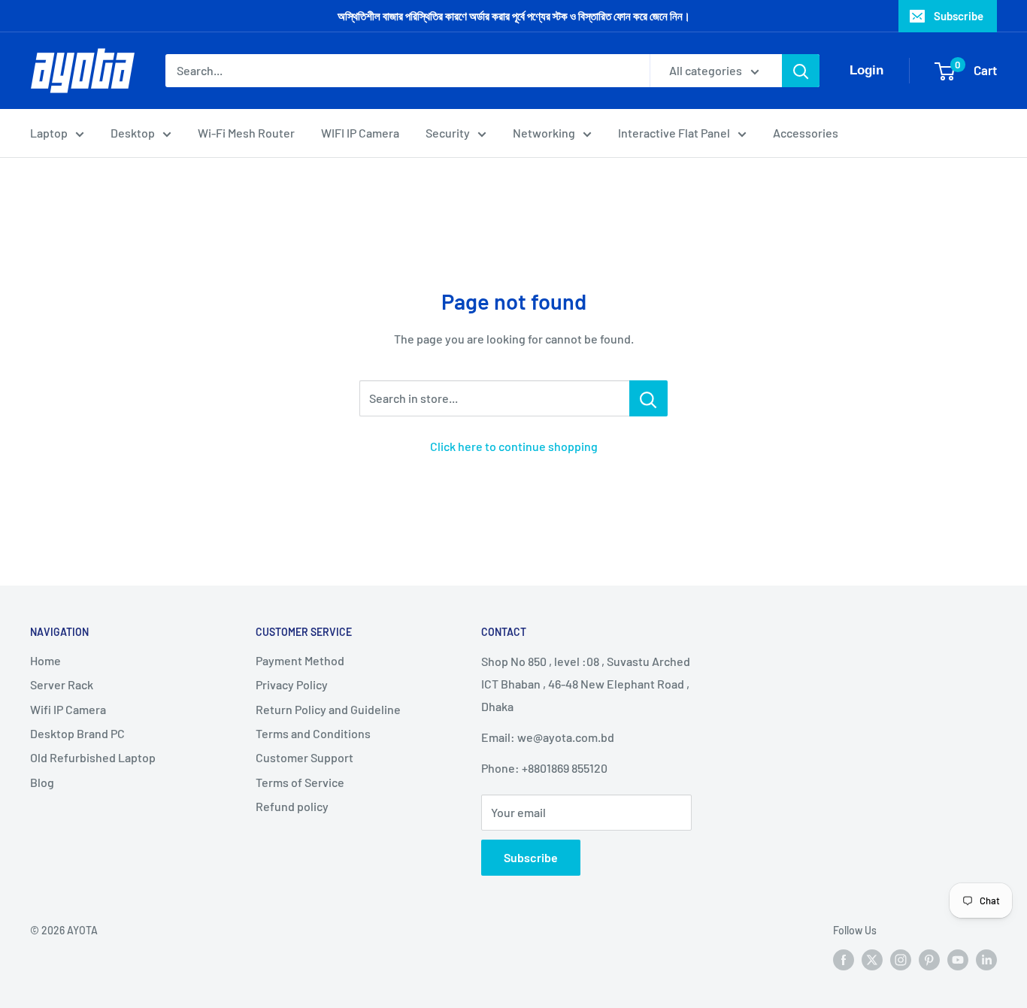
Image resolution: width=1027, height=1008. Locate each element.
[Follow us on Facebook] (843, 959)
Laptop (49, 133)
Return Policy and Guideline (328, 709)
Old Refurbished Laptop (93, 757)
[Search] (800, 70)
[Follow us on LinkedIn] (986, 959)
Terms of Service (300, 782)
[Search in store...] (648, 398)
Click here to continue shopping (514, 446)
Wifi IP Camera (68, 709)
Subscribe (958, 16)
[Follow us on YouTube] (957, 959)
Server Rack (61, 684)
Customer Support (304, 757)
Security (448, 133)
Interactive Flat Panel (674, 133)
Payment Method (300, 660)
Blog (42, 782)
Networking (544, 133)
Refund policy (292, 806)
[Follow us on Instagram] (900, 959)
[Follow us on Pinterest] (929, 959)
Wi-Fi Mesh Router (246, 133)
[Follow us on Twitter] (872, 959)
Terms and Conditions (313, 733)
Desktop (133, 133)
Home (45, 660)
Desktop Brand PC (77, 733)
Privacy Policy (292, 684)
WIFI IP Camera (360, 133)
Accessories (805, 133)
